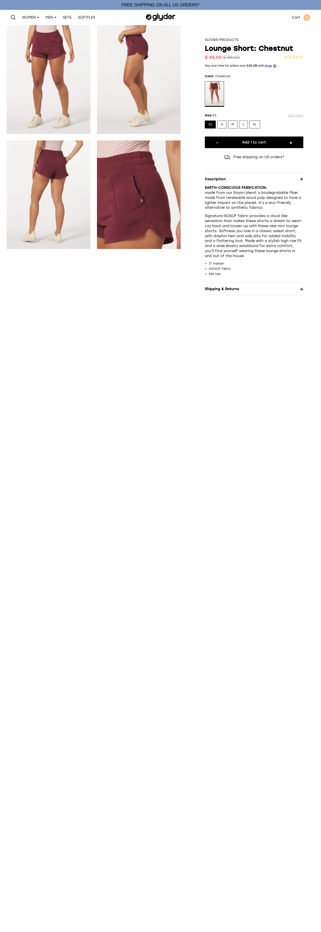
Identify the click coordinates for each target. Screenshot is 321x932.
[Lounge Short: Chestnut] (214, 94)
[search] (13, 17)
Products (229, 40)
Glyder (211, 40)
